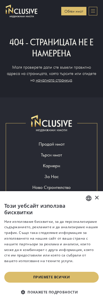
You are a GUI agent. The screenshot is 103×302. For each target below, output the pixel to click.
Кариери (51, 166)
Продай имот (52, 144)
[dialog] (51, 246)
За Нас (51, 176)
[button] (51, 292)
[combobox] (89, 198)
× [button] (96, 198)
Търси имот (51, 155)
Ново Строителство (51, 187)
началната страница (54, 80)
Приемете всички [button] (51, 277)
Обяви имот (73, 11)
